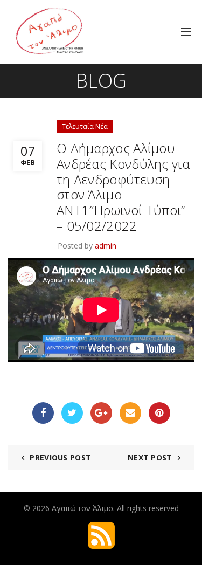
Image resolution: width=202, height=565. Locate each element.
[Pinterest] (159, 413)
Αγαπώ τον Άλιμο (82, 508)
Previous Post (60, 457)
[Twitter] (72, 413)
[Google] (101, 413)
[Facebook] (43, 413)
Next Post (150, 457)
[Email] (130, 413)
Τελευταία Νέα (85, 126)
